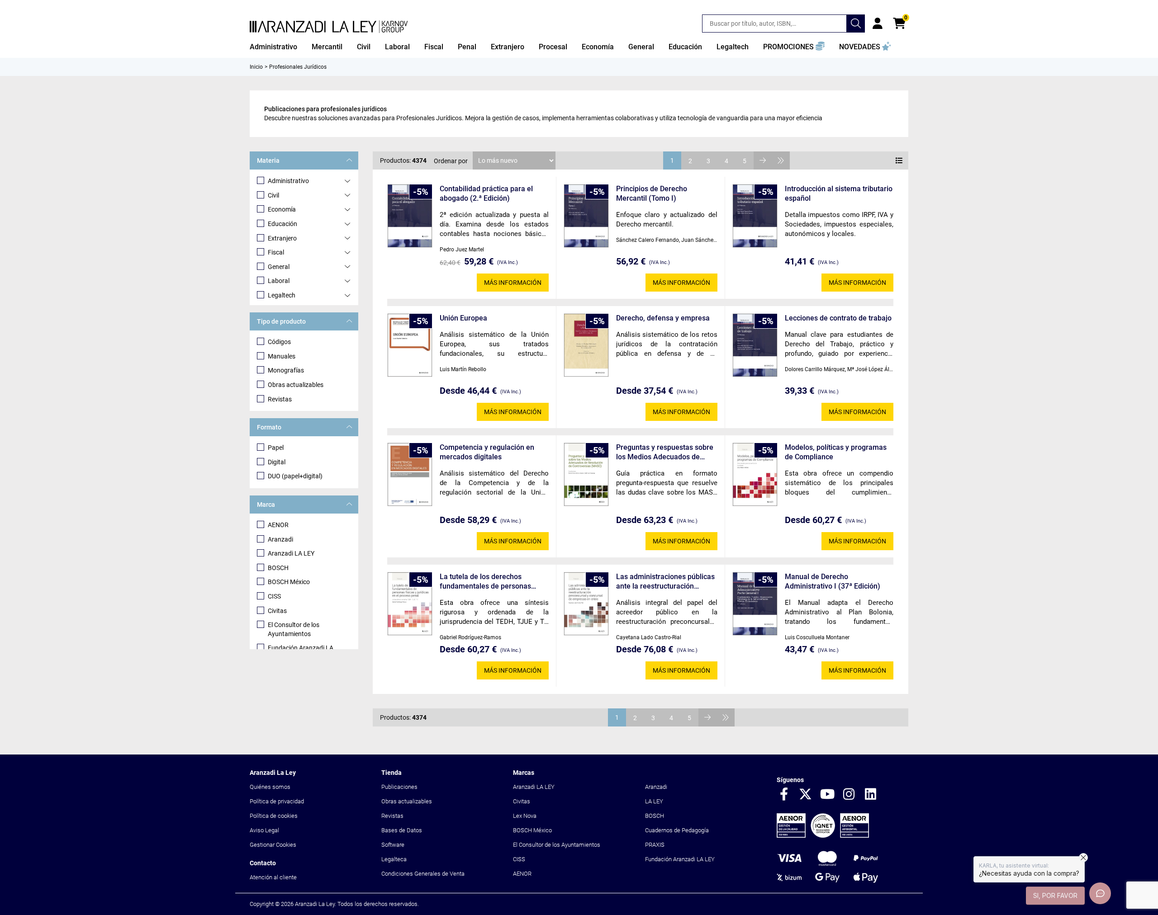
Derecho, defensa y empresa (663, 318)
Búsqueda (856, 23)
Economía (282, 209)
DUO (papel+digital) (295, 476)
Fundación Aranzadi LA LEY (680, 859)
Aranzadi (280, 539)
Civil (273, 195)
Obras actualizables (295, 384)
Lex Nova (524, 815)
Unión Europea (463, 318)
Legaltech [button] (733, 46)
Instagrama (849, 794)
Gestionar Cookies (273, 844)
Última (781, 160)
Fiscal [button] (433, 46)
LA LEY (654, 801)
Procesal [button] (553, 46)
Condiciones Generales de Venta (423, 873)
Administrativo (288, 180)
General (279, 266)
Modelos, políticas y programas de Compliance (836, 452)
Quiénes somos (270, 786)
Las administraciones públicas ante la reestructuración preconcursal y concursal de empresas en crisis (665, 581)
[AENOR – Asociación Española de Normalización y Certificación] (823, 835)
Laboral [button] (397, 46)
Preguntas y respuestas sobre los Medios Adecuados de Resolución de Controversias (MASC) (664, 452)
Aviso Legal (264, 830)
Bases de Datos (401, 830)
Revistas (280, 399)
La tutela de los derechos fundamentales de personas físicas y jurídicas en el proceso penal (490, 581)
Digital (276, 462)
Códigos (279, 341)
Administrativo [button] (273, 46)
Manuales (281, 356)
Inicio (256, 67)
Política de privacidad (277, 801)
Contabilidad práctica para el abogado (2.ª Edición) (486, 193)
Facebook (784, 794)
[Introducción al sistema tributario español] (755, 216)
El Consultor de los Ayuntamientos (293, 629)
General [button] (641, 46)
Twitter (805, 794)
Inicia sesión (877, 23)
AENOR (278, 524)
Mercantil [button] (327, 46)
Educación (282, 223)
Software (392, 844)
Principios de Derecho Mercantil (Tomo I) (651, 193)
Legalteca (394, 859)
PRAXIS (654, 844)
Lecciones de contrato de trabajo (838, 318)
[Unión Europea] (409, 345)
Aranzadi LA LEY (291, 553)
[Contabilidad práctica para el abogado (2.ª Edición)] (409, 216)
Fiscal (276, 252)
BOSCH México (289, 581)
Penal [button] (467, 46)
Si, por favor (1055, 895)
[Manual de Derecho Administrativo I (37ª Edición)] (755, 604)
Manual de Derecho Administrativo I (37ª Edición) (832, 581)
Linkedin (871, 794)
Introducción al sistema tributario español (838, 193)
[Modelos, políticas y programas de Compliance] (755, 474)
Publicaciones (399, 786)
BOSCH (278, 567)
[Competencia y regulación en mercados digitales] (409, 474)
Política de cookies (274, 815)
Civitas (277, 610)
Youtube (827, 794)
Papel (276, 447)
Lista (899, 160)
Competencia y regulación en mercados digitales (487, 452)
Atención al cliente (273, 877)
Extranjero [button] (507, 46)
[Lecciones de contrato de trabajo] (755, 345)
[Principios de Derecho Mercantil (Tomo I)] (586, 216)
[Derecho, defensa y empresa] (586, 345)
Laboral (279, 280)
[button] (794, 47)
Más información (512, 282)
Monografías (286, 370)
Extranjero (282, 238)
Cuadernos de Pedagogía (677, 830)
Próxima (763, 160)
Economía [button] (598, 46)
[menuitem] (273, 47)
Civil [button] (363, 46)
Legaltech (281, 295)
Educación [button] (685, 46)
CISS (274, 596)
